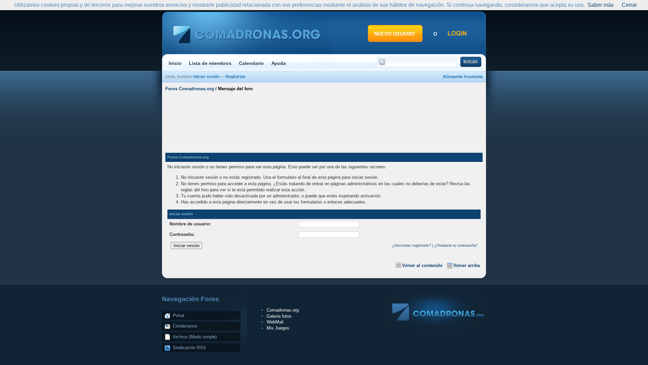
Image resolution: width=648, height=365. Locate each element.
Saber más (601, 5)
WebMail (275, 321)
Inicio (175, 63)
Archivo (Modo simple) (195, 336)
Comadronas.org (283, 310)
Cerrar (629, 5)
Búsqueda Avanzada (463, 77)
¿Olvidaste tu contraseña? (456, 245)
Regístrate (235, 77)
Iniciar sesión (206, 77)
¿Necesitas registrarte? (411, 245)
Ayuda (278, 63)
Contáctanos (185, 325)
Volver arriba (466, 265)
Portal (178, 315)
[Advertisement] (324, 119)
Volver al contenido (422, 265)
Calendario (251, 63)
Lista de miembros (210, 63)
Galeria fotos (279, 316)
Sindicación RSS (189, 347)
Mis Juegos (278, 328)
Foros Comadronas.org (189, 88)
